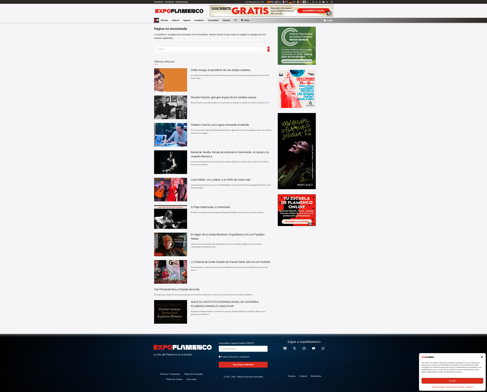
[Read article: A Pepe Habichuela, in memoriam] (170, 217)
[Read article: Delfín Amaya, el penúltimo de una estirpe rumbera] (170, 80)
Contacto (169, 2)
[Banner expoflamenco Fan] (271, 10)
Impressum (469, 387)
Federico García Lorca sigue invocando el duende (220, 124)
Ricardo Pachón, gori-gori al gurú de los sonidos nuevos (223, 97)
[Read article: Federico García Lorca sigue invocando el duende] (170, 135)
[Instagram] (304, 348)
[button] (482, 357)
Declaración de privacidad (455, 387)
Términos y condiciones (170, 374)
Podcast (226, 20)
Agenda (186, 20)
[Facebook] (285, 348)
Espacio (175, 20)
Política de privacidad (193, 374)
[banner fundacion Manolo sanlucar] (297, 45)
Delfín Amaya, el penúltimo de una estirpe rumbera (220, 70)
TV (235, 20)
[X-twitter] (294, 348)
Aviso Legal (191, 379)
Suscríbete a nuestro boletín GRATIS (237, 343)
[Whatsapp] (323, 348)
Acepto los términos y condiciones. (235, 357)
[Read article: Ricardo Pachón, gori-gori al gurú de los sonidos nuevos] (170, 107)
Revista (164, 20)
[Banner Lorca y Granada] (297, 88)
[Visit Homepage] (179, 11)
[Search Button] (332, 2)
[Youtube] (313, 348)
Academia (199, 20)
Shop (246, 20)
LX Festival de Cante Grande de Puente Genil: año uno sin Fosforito (230, 261)
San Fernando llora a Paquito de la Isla (176, 289)
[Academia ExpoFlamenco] (297, 210)
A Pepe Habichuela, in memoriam (210, 207)
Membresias (181, 2)
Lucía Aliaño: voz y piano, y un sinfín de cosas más (220, 179)
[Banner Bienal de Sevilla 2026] (297, 151)
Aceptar (452, 381)
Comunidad (213, 20)
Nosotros (158, 2)
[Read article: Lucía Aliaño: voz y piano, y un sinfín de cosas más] (170, 189)
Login (329, 20)
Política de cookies (438, 387)
